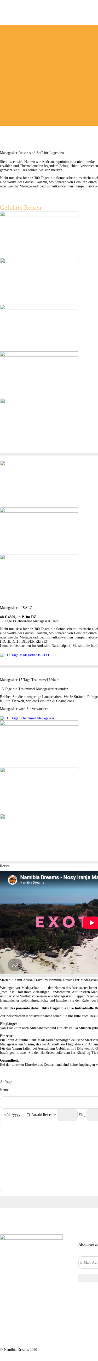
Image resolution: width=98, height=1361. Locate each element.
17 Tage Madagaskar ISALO (27, 655)
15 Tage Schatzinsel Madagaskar (29, 718)
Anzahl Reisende (44, 1115)
